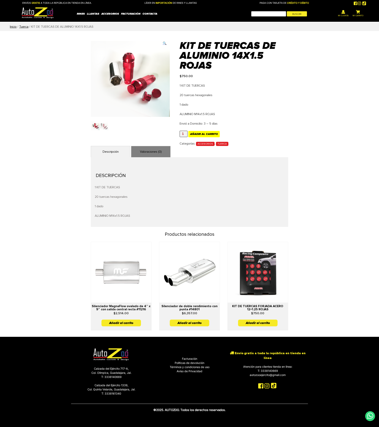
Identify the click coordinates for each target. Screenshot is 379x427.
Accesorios (110, 13)
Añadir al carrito (204, 134)
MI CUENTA (343, 15)
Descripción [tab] (111, 152)
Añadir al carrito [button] (121, 323)
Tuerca (23, 27)
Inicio (13, 27)
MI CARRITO (358, 15)
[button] (165, 43)
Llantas (93, 13)
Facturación (131, 13)
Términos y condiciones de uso (189, 367)
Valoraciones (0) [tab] (151, 152)
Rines (81, 13)
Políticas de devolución (189, 363)
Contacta (150, 13)
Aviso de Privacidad (189, 371)
